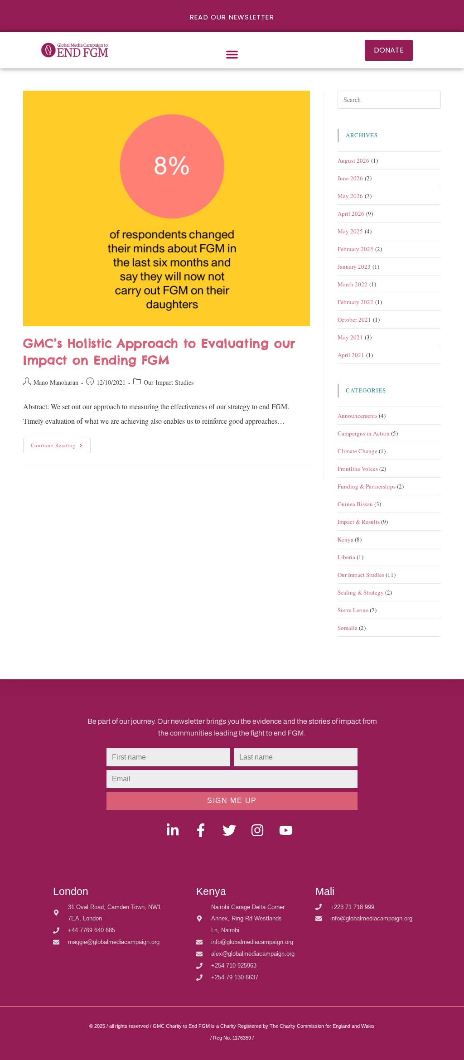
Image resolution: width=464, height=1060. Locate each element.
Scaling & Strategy (361, 592)
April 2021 (351, 355)
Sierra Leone (353, 610)
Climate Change (357, 451)
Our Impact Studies (168, 382)
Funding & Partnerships (367, 486)
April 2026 (351, 213)
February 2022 (355, 302)
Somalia (348, 628)
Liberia (346, 557)
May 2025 (350, 231)
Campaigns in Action (364, 433)
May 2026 (350, 196)
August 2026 (353, 160)
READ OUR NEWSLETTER (232, 17)
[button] (232, 54)
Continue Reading (61, 443)
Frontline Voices (358, 469)
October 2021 (354, 319)
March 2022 (352, 284)
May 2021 (350, 337)
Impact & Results (359, 522)
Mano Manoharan (56, 382)
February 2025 (355, 249)
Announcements (357, 415)
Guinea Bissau (355, 504)
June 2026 (350, 178)
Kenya (345, 539)
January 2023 (354, 266)
